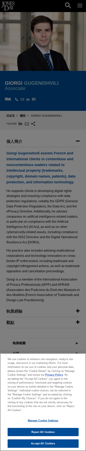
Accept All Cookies (43, 443)
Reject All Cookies (42, 432)
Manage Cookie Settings (43, 420)
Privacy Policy (54, 374)
